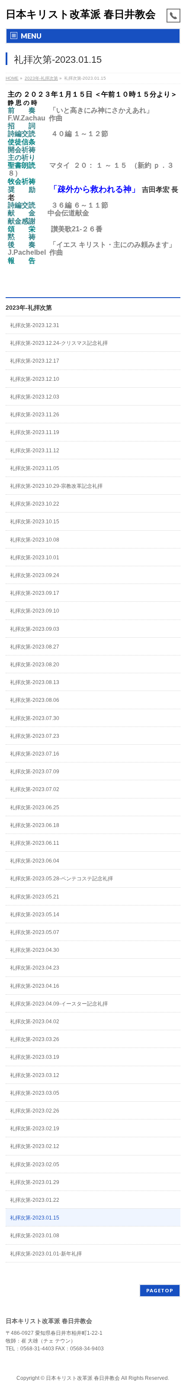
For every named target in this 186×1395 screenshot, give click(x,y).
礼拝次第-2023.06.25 (34, 808)
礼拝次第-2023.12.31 (34, 325)
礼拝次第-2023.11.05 (34, 468)
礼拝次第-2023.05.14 (34, 915)
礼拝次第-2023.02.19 (34, 1129)
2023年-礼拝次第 (29, 307)
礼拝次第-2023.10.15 (34, 522)
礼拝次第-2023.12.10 (34, 379)
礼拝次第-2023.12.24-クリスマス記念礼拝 (59, 343)
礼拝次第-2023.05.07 (34, 932)
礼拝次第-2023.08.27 (34, 647)
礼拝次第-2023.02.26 (34, 1111)
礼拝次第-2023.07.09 (34, 772)
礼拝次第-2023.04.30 (34, 950)
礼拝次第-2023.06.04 (34, 861)
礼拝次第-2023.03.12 (34, 1075)
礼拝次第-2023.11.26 (34, 415)
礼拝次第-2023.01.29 (34, 1182)
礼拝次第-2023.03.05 (34, 1093)
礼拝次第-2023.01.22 (34, 1200)
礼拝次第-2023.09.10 (34, 611)
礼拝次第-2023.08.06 (34, 700)
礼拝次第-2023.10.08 (34, 540)
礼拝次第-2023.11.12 (34, 451)
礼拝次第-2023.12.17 (34, 361)
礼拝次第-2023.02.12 (34, 1146)
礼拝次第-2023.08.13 (34, 682)
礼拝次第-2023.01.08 (34, 1236)
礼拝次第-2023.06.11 (34, 843)
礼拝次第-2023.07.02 (34, 789)
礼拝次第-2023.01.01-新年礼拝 (46, 1254)
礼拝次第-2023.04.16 (34, 986)
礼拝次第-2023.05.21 (34, 897)
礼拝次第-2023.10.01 (34, 558)
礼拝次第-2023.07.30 (34, 718)
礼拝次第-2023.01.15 (34, 1218)
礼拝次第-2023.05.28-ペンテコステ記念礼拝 (61, 879)
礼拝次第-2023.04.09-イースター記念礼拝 (59, 1004)
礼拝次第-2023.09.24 (34, 575)
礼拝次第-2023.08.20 (34, 665)
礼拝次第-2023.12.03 (34, 397)
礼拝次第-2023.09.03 (34, 629)
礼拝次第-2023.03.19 (34, 1057)
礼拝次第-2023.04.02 (34, 1022)
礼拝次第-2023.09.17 (34, 593)
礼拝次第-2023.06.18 (34, 825)
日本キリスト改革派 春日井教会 (81, 14)
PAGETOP (159, 1290)
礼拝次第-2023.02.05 (34, 1164)
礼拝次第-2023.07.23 (34, 736)
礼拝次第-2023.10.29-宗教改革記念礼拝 (56, 486)
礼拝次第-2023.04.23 (34, 968)
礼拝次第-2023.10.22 (34, 504)
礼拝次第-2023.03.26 (34, 1039)
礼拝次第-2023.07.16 (34, 754)
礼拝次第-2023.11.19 (34, 432)
